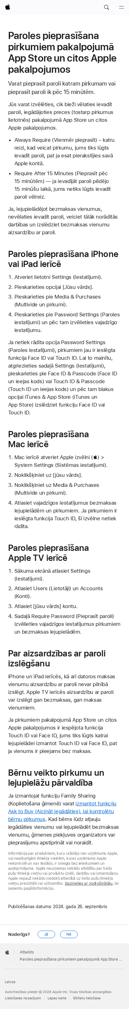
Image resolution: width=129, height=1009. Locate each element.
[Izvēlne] (121, 7)
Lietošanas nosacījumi (23, 998)
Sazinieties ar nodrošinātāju (89, 883)
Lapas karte (57, 998)
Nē (68, 934)
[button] (106, 7)
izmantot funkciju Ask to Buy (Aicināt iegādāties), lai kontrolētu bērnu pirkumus (62, 811)
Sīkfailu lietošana (87, 998)
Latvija (10, 982)
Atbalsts (27, 952)
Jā (46, 934)
